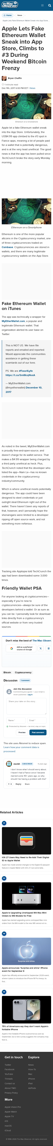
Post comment (38, 732)
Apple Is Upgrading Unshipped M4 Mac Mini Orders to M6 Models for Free (24, 914)
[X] (40, 648)
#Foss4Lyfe (26, 371)
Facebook (9, 1069)
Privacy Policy (11, 1092)
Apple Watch (11, 1111)
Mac (30, 1074)
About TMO (10, 1088)
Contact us (10, 1083)
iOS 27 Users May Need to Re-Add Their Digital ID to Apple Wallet (25, 859)
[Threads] (49, 648)
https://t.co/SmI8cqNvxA (20, 375)
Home (8, 15)
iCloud (8, 1130)
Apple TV (9, 1116)
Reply (18, 784)
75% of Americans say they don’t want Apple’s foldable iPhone (25, 1028)
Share (27, 784)
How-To (32, 1069)
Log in (30, 694)
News (19, 15)
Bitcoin (7, 672)
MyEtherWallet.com (13, 321)
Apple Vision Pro (13, 1107)
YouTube (9, 1074)
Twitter (8, 1064)
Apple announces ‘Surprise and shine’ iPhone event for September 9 (25, 969)
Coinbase (7, 247)
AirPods (32, 1088)
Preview (22, 732)
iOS (6, 1121)
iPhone (31, 1078)
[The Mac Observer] (9, 5)
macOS (8, 1125)
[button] (42, 5)
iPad (30, 1083)
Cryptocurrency (23, 672)
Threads (9, 1078)
